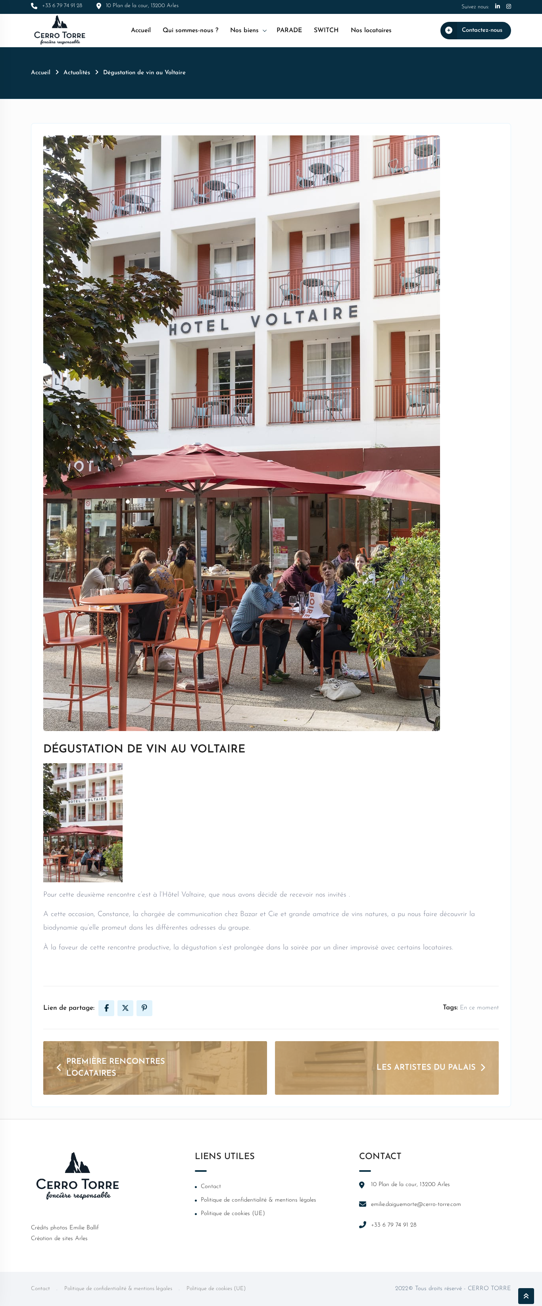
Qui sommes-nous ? (190, 30)
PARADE (289, 30)
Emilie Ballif (84, 1228)
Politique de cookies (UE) (233, 1214)
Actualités (76, 73)
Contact (211, 1187)
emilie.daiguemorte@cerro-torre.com (416, 1205)
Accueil (141, 30)
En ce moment (479, 1008)
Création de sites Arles (59, 1239)
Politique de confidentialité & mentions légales (258, 1200)
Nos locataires (371, 30)
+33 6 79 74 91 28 (394, 1225)
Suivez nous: (475, 7)
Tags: (450, 1007)
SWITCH (326, 30)
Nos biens (244, 30)
